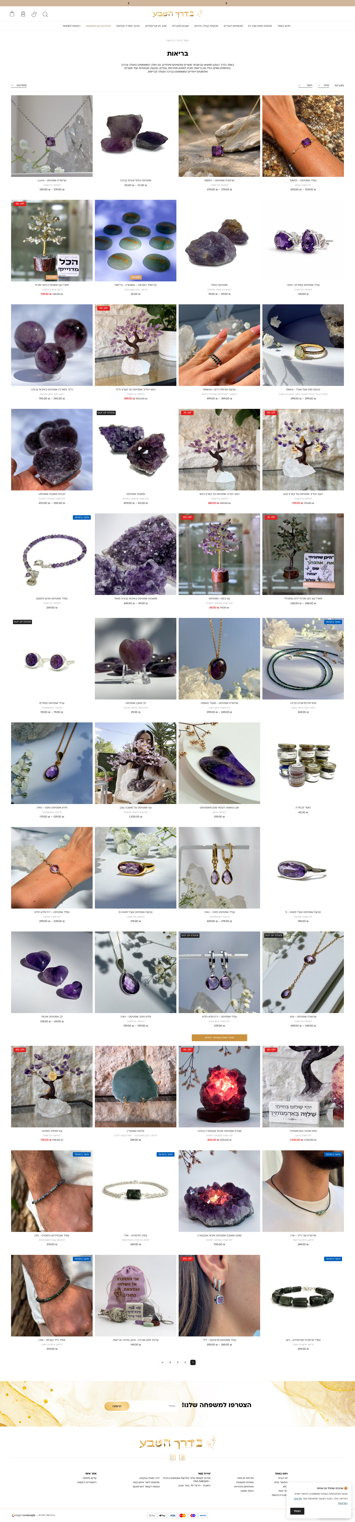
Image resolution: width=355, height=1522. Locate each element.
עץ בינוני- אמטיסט (219, 599)
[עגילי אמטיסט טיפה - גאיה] (219, 868)
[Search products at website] (45, 14)
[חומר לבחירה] (303, 763)
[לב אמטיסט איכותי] (52, 972)
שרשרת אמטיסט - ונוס (303, 1017)
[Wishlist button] (34, 14)
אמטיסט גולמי (219, 285)
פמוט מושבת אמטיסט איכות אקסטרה (219, 1236)
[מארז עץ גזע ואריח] (303, 554)
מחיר (326, 85)
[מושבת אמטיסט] (135, 449)
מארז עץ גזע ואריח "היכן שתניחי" (303, 599)
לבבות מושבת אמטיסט (52, 494)
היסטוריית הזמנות (87, 1482)
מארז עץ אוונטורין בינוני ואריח (52, 285)
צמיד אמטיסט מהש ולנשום (51, 599)
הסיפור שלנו (281, 1482)
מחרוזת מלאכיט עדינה (303, 703)
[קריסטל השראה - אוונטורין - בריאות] (135, 240)
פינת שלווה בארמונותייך (303, 1131)
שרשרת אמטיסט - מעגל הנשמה (219, 703)
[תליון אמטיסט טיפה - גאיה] (52, 763)
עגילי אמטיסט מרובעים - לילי (219, 1340)
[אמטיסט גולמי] (219, 240)
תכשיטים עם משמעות (98, 26)
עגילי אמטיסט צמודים (51, 703)
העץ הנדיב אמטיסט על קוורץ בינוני (219, 494)
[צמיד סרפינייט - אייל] (135, 1191)
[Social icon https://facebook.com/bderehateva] (182, 1457)
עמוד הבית (183, 40)
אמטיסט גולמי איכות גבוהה (135, 180)
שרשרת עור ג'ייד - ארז (303, 1236)
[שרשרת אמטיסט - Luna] (52, 136)
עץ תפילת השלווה (52, 1131)
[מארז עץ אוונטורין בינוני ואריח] (52, 240)
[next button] (129, 3)
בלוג (285, 1487)
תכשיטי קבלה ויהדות (206, 26)
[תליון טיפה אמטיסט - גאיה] (135, 972)
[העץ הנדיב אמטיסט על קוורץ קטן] (303, 449)
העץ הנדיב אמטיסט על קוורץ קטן (303, 494)
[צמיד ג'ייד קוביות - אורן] (52, 1295)
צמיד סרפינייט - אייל (135, 1236)
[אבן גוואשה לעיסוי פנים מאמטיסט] (219, 763)
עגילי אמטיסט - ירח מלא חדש (219, 1017)
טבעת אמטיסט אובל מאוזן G (136, 912)
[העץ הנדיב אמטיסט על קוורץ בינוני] (219, 449)
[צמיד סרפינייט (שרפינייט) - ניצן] (303, 1295)
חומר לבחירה (303, 808)
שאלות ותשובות (245, 1482)
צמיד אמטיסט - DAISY (303, 180)
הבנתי (297, 1511)
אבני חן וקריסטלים (156, 26)
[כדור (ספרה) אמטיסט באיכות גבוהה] (52, 345)
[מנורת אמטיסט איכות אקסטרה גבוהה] (219, 1086)
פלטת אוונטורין (135, 1131)
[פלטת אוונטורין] (135, 1086)
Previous (340, 138)
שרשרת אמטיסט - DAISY (219, 180)
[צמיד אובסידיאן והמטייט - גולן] (52, 1191)
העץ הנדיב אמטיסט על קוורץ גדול (136, 390)
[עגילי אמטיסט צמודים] (52, 658)
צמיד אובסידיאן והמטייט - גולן (52, 1236)
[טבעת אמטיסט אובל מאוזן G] (135, 868)
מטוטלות (144, 68)
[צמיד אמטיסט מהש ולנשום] (52, 554)
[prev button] (226, 3)
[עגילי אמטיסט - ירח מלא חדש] (219, 972)
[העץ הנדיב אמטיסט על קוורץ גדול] (135, 345)
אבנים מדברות (180, 26)
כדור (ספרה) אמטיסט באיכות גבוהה (52, 390)
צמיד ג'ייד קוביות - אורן (52, 1340)
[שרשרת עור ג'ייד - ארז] (303, 1191)
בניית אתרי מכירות (46, 1515)
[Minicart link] (12, 13)
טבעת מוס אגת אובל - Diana (303, 390)
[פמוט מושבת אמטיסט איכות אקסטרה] (219, 1191)
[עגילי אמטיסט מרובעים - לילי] (219, 1295)
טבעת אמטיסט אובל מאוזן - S (303, 912)
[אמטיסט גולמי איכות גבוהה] (135, 136)
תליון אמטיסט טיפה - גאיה (52, 808)
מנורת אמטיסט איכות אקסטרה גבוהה (219, 1131)
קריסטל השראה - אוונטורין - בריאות (136, 285)
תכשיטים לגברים (233, 26)
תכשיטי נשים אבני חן (260, 26)
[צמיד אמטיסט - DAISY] (303, 136)
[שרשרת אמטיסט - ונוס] (303, 972)
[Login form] (23, 13)
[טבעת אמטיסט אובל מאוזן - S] (303, 868)
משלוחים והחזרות (244, 1487)
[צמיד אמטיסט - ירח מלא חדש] (52, 868)
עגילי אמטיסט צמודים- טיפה (303, 285)
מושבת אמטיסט (135, 494)
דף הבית (283, 1478)
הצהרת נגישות (280, 1495)
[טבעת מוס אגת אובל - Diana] (303, 345)
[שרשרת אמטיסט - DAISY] (219, 136)
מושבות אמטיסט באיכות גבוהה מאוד (135, 599)
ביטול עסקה (247, 1491)
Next (264, 138)
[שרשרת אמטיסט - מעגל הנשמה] (219, 658)
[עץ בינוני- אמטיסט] (219, 554)
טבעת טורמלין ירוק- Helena (219, 390)
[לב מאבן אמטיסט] (135, 658)
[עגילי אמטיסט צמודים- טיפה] (303, 240)
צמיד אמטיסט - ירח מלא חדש (52, 912)
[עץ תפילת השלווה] (52, 1086)
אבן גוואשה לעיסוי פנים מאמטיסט (219, 808)
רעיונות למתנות (71, 26)
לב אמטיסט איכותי (51, 1017)
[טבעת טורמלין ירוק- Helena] (219, 345)
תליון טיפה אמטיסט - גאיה (135, 1017)
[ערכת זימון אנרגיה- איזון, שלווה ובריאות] (135, 1295)
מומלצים (22, 85)
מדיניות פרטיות (245, 1478)
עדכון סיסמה (90, 1478)
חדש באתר (283, 26)
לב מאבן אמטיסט (136, 703)
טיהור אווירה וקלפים (128, 26)
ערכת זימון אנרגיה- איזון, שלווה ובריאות (135, 1340)
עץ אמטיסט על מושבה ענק (136, 808)
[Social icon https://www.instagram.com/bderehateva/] (173, 1457)
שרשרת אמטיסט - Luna (52, 180)
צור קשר (283, 1491)
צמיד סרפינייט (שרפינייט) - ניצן (303, 1340)
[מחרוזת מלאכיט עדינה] (303, 658)
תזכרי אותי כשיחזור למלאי (219, 1038)
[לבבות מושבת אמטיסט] (52, 449)
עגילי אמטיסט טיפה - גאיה (219, 912)
